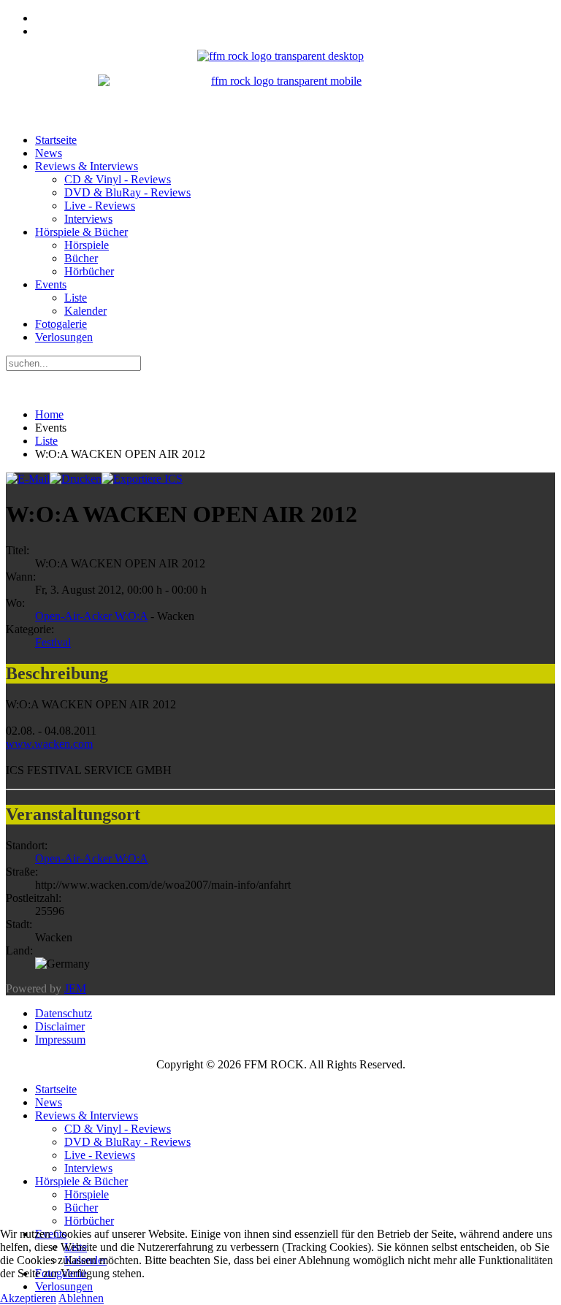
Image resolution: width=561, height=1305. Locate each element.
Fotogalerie (61, 324)
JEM (75, 988)
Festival (53, 642)
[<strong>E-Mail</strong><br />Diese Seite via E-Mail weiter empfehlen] (28, 478)
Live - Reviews (99, 205)
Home (49, 414)
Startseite (56, 140)
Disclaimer (60, 1026)
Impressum (60, 1039)
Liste (75, 297)
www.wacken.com (49, 744)
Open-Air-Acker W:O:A (91, 616)
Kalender (85, 311)
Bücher (81, 258)
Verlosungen (64, 337)
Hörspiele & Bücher (81, 232)
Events (50, 284)
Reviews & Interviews (86, 166)
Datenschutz (63, 1013)
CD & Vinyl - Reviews (117, 179)
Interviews (88, 219)
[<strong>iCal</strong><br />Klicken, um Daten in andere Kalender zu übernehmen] (142, 478)
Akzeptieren (28, 1298)
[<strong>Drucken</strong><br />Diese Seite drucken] (76, 478)
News (48, 153)
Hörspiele (86, 245)
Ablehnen (81, 1298)
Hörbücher (89, 271)
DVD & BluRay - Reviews (127, 192)
